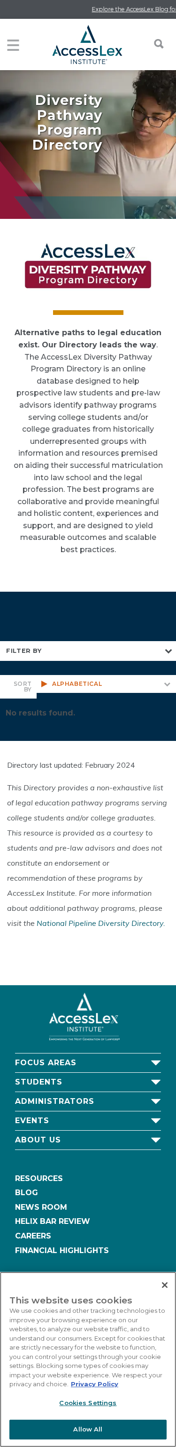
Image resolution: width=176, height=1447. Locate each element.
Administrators (54, 1101)
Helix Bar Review (52, 1221)
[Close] (164, 1285)
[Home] (87, 44)
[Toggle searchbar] (154, 44)
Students (38, 1081)
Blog (26, 1192)
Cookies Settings (87, 1403)
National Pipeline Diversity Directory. (101, 923)
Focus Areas (46, 1062)
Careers (33, 1235)
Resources (39, 1178)
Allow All (87, 1429)
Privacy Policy (94, 1384)
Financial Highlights (62, 1250)
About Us (38, 1139)
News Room (41, 1207)
